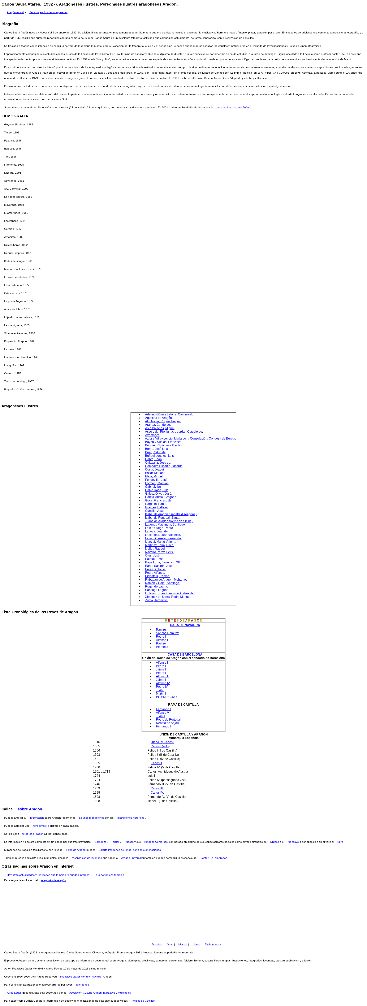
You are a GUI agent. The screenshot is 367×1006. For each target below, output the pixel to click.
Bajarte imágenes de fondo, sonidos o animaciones (130, 849)
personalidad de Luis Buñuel (234, 107)
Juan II (160, 716)
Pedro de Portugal (168, 719)
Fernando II (163, 726)
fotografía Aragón (32, 833)
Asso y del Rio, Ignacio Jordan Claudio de (173, 431)
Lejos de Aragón (76, 849)
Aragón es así (15, 12)
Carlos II (156, 763)
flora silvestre (41, 825)
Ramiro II (162, 643)
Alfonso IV (163, 683)
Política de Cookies (143, 1000)
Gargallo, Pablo (155, 503)
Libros (196, 944)
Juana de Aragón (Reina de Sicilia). (169, 521)
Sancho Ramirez (167, 633)
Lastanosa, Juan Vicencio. (163, 534)
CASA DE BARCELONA (185, 654)
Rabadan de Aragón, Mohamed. (166, 579)
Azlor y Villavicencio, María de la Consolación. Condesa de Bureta (190, 438)
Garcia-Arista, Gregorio (160, 497)
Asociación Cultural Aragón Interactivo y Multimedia (100, 992)
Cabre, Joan (153, 459)
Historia (183, 944)
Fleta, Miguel (154, 476)
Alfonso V (162, 712)
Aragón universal (131, 857)
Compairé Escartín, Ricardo (164, 466)
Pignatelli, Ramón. (157, 576)
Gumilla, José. (154, 510)
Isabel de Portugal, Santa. (162, 517)
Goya (170, 944)
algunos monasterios (91, 817)
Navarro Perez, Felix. (159, 552)
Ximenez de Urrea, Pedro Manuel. (168, 596)
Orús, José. (152, 555)
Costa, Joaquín (155, 469)
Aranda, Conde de (157, 424)
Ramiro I (161, 629)
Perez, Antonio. (155, 569)
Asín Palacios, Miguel (160, 428)
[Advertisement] (183, 912)
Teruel (115, 841)
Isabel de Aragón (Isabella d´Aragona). (171, 514)
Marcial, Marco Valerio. (160, 541)
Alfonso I (162, 640)
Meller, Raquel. (155, 548)
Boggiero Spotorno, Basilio (163, 445)
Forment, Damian (157, 483)
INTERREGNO (166, 697)
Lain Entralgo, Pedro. (159, 528)
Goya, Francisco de (158, 500)
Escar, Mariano (155, 473)
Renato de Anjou (167, 723)
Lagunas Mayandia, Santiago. (165, 524)
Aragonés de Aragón (53, 880)
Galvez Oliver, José (158, 493)
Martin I (161, 693)
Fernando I (163, 709)
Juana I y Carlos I (162, 742)
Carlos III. (157, 788)
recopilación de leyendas (87, 857)
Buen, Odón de (155, 452)
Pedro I (161, 636)
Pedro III (161, 672)
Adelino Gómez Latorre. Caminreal (168, 414)
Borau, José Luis (156, 448)
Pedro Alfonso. (155, 572)
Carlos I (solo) (160, 746)
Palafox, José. (154, 559)
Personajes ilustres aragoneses (48, 12)
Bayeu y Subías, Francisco (163, 442)
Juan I (160, 690)
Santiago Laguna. (157, 590)
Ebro (340, 841)
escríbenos (82, 984)
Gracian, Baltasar (156, 507)
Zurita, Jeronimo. (156, 600)
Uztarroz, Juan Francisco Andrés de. (169, 593)
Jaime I (161, 669)
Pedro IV (162, 686)
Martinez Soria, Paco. (159, 545)
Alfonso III (162, 676)
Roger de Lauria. (156, 586)
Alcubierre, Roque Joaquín (163, 421)
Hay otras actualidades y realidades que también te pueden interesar (48, 874)
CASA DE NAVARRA (185, 625)
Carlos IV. (157, 792)
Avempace (152, 435)
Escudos (157, 944)
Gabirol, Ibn (153, 486)
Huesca (129, 841)
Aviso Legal (14, 992)
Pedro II (161, 666)
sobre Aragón (30, 809)
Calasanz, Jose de (157, 462)
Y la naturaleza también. (110, 874)
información (37, 817)
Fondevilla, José (156, 479)
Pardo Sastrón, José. (159, 565)
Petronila (162, 646)
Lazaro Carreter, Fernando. (163, 538)
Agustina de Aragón (158, 417)
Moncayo (293, 841)
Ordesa (274, 841)
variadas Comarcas (156, 841)
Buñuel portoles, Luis (159, 455)
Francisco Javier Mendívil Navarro (80, 976)
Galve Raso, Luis (156, 490)
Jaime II (161, 679)
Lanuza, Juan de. (156, 531)
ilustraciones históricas (130, 817)
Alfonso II (162, 662)
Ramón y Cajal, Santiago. (162, 583)
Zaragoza (100, 841)
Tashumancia (213, 944)
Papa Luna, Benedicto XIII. (163, 562)
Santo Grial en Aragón (214, 857)
